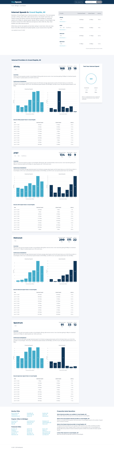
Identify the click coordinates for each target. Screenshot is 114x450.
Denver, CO (29, 431)
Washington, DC (30, 434)
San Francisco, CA (46, 431)
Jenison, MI (29, 416)
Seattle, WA (29, 428)
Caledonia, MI (14, 414)
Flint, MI (13, 424)
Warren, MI (44, 424)
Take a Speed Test (79, 2)
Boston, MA (45, 428)
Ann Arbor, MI (14, 421)
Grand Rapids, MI (31, 421)
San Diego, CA (30, 433)
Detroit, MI (13, 422)
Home (12, 5)
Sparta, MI (44, 414)
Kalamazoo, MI (30, 422)
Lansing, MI (29, 424)
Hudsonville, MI (30, 414)
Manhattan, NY (14, 434)
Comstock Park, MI (15, 416)
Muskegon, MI (45, 421)
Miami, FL (44, 430)
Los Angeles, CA (14, 431)
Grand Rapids (23, 5)
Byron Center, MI (15, 413)
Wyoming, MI (45, 416)
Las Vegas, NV (45, 434)
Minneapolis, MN (46, 433)
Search (99, 2)
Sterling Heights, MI (46, 422)
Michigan (17, 5)
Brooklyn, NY (14, 428)
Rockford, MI (45, 413)
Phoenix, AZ (29, 430)
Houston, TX (14, 433)
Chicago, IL (13, 430)
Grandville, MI (30, 413)
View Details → (63, 21)
